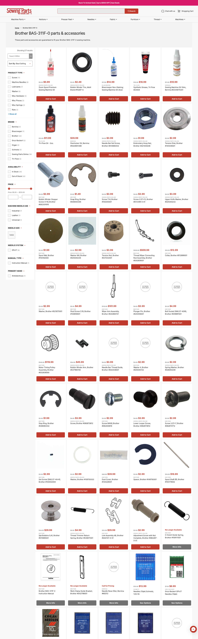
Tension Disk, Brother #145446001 (174, 144)
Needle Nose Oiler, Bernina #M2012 (113, 592)
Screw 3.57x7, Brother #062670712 (174, 424)
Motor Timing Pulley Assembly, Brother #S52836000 (47, 370)
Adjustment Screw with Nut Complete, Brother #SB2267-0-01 (145, 538)
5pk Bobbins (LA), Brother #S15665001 (49, 536)
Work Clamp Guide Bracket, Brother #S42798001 (81, 592)
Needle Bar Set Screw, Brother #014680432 (111, 144)
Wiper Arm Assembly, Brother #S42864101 (110, 312)
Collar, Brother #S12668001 (176, 255)
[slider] (9, 189)
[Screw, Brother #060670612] (82, 411)
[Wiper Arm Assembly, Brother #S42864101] (113, 299)
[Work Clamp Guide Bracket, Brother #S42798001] (82, 579)
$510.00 (22, 192)
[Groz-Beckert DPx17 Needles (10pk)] (177, 579)
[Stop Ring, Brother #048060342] (50, 411)
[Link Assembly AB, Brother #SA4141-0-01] (113, 523)
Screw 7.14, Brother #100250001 (110, 200)
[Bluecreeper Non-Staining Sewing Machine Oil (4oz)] (113, 75)
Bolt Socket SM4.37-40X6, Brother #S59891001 (176, 312)
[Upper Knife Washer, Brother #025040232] (177, 187)
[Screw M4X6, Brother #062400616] (113, 411)
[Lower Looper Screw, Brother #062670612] (145, 411)
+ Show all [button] (12, 114)
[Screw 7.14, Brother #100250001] (113, 187)
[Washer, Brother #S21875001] (50, 299)
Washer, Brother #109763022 (82, 479)
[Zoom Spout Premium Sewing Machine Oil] (50, 75)
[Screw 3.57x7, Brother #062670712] (177, 411)
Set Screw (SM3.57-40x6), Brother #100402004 (50, 480)
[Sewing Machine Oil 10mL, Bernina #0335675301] (177, 75)
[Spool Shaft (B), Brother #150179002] (177, 467)
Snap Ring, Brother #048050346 (78, 200)
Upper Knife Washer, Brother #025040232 (176, 200)
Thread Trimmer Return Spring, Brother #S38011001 (81, 536)
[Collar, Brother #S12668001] (177, 243)
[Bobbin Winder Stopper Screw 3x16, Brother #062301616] (50, 187)
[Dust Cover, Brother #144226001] (113, 467)
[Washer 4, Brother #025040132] (145, 355)
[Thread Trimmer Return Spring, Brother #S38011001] (82, 523)
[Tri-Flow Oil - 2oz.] (50, 131)
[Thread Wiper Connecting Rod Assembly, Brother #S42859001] (145, 243)
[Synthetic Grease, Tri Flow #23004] (145, 75)
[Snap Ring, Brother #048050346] (82, 187)
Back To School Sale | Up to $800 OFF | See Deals (99, 3)
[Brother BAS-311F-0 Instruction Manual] (50, 579)
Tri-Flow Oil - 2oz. (46, 143)
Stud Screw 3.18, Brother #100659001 (80, 312)
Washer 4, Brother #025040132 (140, 368)
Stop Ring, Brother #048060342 (46, 424)
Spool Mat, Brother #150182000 (46, 256)
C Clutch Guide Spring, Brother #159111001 (174, 536)
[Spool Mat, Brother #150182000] (50, 243)
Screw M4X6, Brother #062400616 (110, 424)
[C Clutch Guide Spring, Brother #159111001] (177, 523)
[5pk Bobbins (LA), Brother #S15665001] (50, 523)
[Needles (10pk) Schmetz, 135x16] (145, 579)
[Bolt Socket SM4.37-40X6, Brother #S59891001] (177, 299)
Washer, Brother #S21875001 (50, 311)
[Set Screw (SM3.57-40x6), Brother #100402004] (50, 467)
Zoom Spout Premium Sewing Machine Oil (47, 88)
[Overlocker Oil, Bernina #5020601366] (82, 131)
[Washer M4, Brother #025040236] (82, 243)
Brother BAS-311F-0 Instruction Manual (47, 592)
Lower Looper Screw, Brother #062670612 (142, 424)
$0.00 (14, 192)
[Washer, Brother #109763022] (82, 467)
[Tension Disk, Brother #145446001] (177, 131)
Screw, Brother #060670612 (81, 423)
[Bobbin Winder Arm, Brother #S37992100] (82, 355)
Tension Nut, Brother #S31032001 (110, 256)
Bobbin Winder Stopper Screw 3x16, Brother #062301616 (48, 202)
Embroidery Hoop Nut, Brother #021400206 (142, 144)
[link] (14, 77)
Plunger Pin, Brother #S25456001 (141, 312)
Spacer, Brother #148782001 (145, 479)
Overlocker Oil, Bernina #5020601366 (79, 144)
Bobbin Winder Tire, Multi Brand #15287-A (80, 88)
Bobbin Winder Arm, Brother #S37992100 (81, 368)
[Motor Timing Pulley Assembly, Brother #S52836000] (50, 355)
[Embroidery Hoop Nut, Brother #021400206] (145, 131)
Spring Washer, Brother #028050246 (174, 368)
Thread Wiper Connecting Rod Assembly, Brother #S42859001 (143, 258)
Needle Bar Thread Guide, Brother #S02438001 (112, 368)
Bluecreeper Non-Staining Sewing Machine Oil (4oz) (112, 88)
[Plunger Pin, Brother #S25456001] (145, 299)
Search (132, 11)
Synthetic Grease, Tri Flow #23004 (144, 88)
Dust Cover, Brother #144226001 (110, 480)
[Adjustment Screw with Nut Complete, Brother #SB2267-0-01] (145, 523)
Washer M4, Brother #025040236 (78, 256)
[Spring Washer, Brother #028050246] (177, 355)
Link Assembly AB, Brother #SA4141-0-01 (112, 536)
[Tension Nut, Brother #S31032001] (113, 243)
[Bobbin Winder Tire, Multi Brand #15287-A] (82, 75)
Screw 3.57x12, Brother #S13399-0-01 (143, 200)
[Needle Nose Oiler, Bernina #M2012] (113, 579)
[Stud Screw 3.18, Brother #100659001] (82, 299)
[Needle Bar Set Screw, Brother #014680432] (113, 131)
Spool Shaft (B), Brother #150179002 (174, 480)
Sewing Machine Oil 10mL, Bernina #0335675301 (175, 88)
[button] (185, 11)
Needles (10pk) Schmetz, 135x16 (143, 592)
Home (17, 28)
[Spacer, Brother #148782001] (145, 467)
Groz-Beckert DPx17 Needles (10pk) (173, 592)
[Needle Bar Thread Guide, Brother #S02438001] (113, 355)
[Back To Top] (194, 635)
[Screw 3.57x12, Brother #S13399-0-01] (145, 187)
